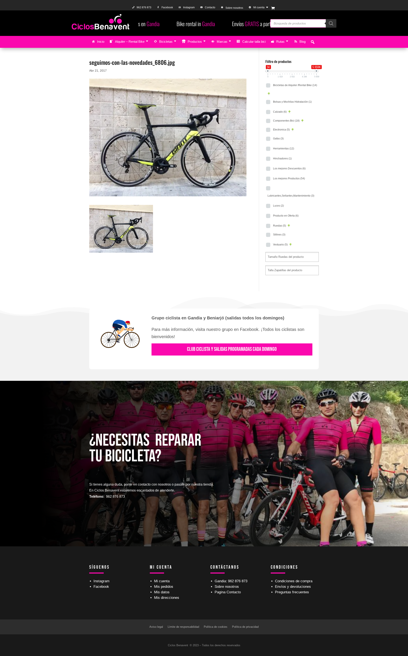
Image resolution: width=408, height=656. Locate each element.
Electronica (281, 129)
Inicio (100, 41)
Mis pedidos (163, 587)
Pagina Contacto (228, 592)
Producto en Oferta (286, 215)
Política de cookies (215, 626)
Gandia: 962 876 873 (231, 581)
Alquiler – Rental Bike (129, 41)
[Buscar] (331, 23)
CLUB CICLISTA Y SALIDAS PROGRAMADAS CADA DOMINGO (232, 349)
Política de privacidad (245, 626)
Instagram (189, 7)
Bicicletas (166, 41)
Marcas (222, 41)
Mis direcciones (166, 598)
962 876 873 (144, 7)
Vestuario (280, 244)
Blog (302, 41)
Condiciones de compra (293, 581)
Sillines (279, 234)
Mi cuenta (259, 7)
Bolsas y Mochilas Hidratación (292, 101)
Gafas (278, 138)
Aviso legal (156, 626)
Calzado (280, 111)
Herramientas (283, 148)
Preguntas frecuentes (292, 592)
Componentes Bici (286, 120)
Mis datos (162, 592)
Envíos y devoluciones (293, 587)
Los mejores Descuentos (289, 168)
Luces (278, 205)
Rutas (280, 41)
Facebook (167, 7)
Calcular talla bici (254, 41)
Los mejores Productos (289, 178)
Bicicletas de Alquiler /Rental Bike (295, 85)
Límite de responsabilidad (183, 626)
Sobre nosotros (234, 7)
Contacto (210, 7)
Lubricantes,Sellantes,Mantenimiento (291, 195)
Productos (195, 41)
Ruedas (279, 225)
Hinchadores (282, 158)
